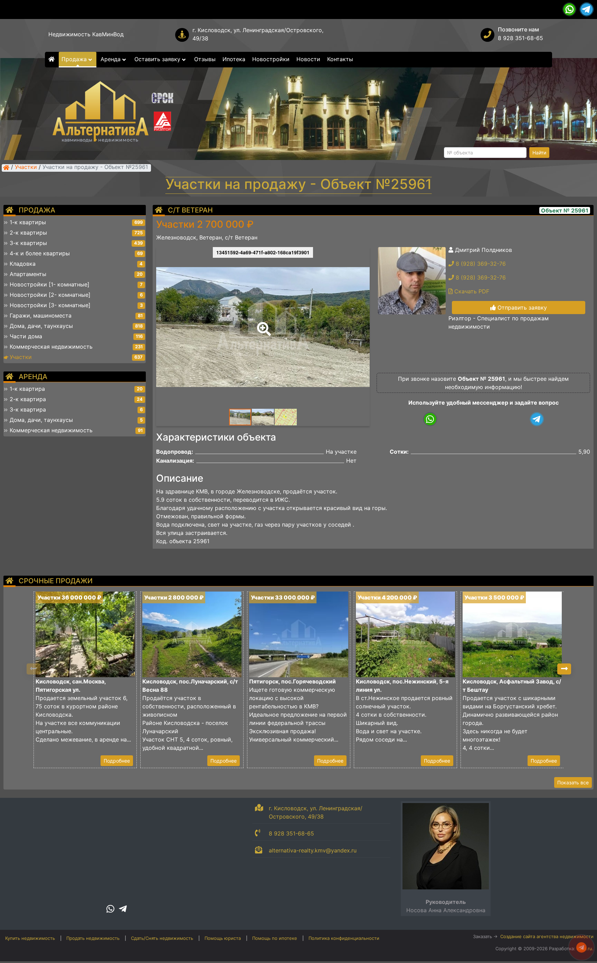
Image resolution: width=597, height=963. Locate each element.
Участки (26, 167)
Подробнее (117, 761)
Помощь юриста (223, 938)
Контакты (340, 59)
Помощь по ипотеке (274, 938)
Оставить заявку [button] (158, 59)
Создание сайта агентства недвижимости (547, 936)
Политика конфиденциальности (344, 938)
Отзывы (205, 59)
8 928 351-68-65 (520, 38)
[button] (262, 324)
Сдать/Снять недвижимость (162, 938)
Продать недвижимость (93, 938)
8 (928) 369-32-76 (480, 263)
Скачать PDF (471, 291)
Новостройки (271, 59)
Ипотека (233, 59)
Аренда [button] (111, 59)
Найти (539, 152)
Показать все (573, 782)
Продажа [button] (74, 59)
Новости (308, 59)
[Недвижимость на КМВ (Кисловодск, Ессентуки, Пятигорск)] (6, 167)
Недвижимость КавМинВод (86, 34)
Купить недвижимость (30, 938)
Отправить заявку (521, 307)
